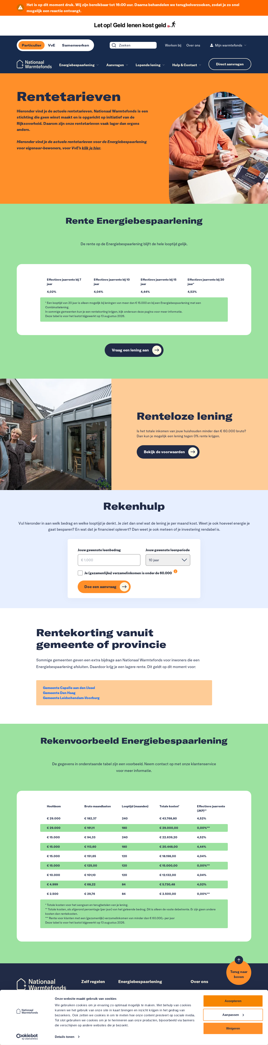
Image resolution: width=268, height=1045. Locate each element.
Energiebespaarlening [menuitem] (77, 65)
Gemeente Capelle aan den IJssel (69, 688)
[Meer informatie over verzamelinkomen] (175, 571)
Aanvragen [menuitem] (115, 65)
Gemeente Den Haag (59, 693)
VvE (51, 45)
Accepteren (233, 1001)
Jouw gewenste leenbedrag (99, 550)
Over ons (193, 45)
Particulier (31, 45)
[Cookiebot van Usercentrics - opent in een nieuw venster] (27, 1037)
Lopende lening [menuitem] (148, 65)
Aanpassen (230, 1014)
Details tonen (64, 1037)
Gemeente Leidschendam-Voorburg (71, 698)
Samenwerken (75, 45)
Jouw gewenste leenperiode (168, 550)
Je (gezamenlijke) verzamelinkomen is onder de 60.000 (128, 573)
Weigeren (233, 1028)
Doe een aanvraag (100, 586)
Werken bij (173, 45)
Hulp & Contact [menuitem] (184, 65)
